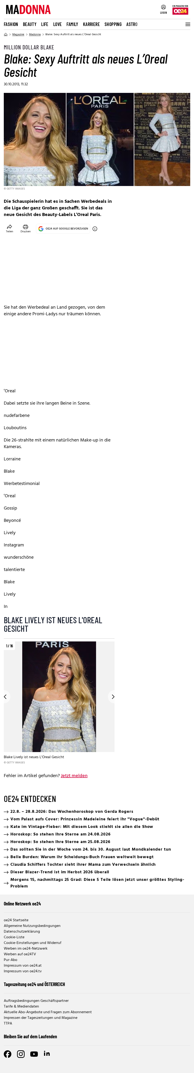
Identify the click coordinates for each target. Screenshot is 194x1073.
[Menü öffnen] (187, 24)
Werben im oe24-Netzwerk (26, 949)
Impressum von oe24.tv (23, 971)
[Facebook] (7, 1054)
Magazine (18, 34)
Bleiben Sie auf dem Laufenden (30, 1036)
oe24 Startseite (16, 920)
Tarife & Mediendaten (21, 1007)
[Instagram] (21, 1054)
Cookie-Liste (14, 937)
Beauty (29, 24)
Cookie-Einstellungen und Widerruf (32, 943)
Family (72, 24)
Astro (131, 24)
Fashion (11, 24)
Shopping (113, 24)
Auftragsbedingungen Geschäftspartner (36, 1001)
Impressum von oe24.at (23, 966)
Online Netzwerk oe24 (22, 903)
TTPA (8, 1024)
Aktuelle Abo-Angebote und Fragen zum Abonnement (48, 1012)
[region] (59, 703)
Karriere (91, 24)
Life (44, 24)
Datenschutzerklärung (22, 932)
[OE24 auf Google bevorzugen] (95, 229)
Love (57, 24)
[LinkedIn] (47, 1054)
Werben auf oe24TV (20, 954)
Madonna (35, 34)
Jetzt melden (74, 776)
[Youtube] (34, 1054)
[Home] (6, 34)
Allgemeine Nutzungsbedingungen (32, 926)
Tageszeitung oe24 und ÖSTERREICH (34, 984)
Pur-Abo (10, 960)
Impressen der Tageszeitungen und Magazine (40, 1018)
